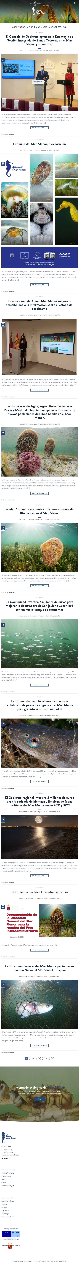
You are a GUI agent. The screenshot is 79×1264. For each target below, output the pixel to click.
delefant (64, 1261)
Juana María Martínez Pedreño (50, 27)
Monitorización (6, 1176)
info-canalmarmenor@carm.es (10, 1155)
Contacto (4, 1204)
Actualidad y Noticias (7, 1201)
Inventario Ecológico (7, 1186)
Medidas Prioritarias (7, 1173)
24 (48, 1058)
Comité (3, 1183)
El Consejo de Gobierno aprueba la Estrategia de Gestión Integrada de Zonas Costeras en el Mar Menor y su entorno (39, 41)
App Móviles (5, 1210)
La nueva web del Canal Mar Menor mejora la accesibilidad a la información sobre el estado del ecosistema (39, 305)
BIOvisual (58, 1261)
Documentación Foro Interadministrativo (39, 892)
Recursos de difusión (7, 1198)
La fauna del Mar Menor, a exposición (39, 144)
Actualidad (39, 32)
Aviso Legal (5, 1214)
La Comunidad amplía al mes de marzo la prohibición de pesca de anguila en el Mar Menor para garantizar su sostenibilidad (39, 705)
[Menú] (5, 3)
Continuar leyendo (39, 128)
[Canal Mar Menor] (39, 10)
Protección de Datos (7, 1217)
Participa (4, 1207)
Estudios (4, 1179)
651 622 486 (6, 1147)
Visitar (40, 1099)
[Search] (74, 3)
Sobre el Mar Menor (7, 1170)
